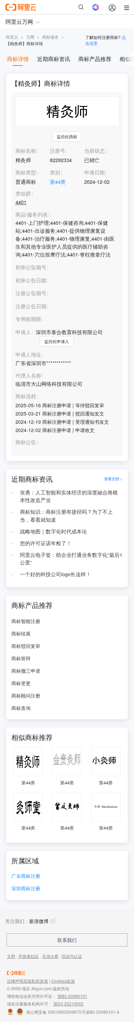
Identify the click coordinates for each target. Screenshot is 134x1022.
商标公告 (25, 442)
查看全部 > (113, 478)
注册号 (57, 150)
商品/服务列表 (31, 214)
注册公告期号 (30, 293)
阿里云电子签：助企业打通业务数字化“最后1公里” (71, 558)
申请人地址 (28, 354)
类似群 (23, 193)
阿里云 (12, 37)
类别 (55, 172)
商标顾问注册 (25, 695)
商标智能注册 (25, 621)
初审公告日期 (30, 280)
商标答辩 (21, 658)
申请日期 (94, 172)
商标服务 (50, 37)
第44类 (58, 181)
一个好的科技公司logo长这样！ (55, 574)
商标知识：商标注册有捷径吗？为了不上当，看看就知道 (66, 515)
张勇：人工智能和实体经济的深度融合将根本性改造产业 (69, 496)
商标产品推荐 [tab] (94, 59)
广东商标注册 (25, 876)
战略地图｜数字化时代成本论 (53, 531)
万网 (30, 37)
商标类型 (25, 172)
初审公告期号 (30, 267)
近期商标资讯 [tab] (53, 59)
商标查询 (21, 707)
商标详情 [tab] (18, 59)
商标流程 (25, 396)
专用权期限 (28, 318)
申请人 (23, 331)
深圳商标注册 (25, 888)
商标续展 (21, 633)
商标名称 (25, 150)
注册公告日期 (30, 306)
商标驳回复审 (25, 645)
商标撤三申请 (25, 670)
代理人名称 (28, 375)
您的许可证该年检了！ (45, 543)
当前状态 (94, 150)
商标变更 (21, 683)
